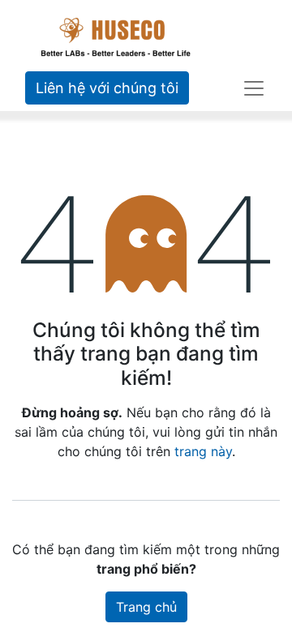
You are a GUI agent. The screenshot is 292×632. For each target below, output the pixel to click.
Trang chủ (146, 607)
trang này (203, 451)
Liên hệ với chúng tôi (107, 87)
